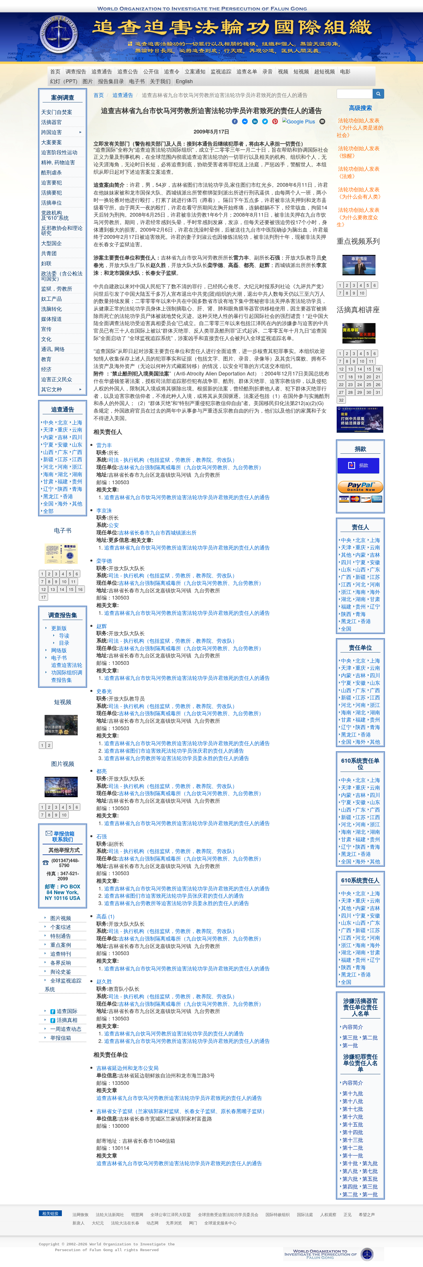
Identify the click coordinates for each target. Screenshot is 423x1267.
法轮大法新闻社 (110, 1214)
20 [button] (369, 376)
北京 (63, 422)
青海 (77, 488)
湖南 (77, 474)
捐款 (363, 465)
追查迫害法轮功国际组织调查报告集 (66, 672)
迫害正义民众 (56, 379)
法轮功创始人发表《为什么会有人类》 (360, 192)
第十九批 (352, 1093)
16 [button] (80, 589)
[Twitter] (265, 120)
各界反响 (60, 962)
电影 (345, 71)
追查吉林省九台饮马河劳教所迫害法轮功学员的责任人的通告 (174, 1033)
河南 (63, 466)
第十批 (350, 1163)
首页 (55, 71)
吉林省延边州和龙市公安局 (127, 1067)
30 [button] (369, 392)
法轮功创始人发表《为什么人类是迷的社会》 (360, 127)
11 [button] (73, 581)
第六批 (350, 1178)
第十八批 (352, 1100)
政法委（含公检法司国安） (62, 275)
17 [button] (43, 597)
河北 (48, 466)
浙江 (77, 466)
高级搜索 (360, 107)
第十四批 (352, 1132)
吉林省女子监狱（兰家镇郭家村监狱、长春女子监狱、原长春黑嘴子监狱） (181, 1111)
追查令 (172, 71)
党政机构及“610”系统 (55, 215)
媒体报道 (51, 318)
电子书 (137, 81)
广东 (63, 451)
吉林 (63, 436)
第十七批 (352, 1108)
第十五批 (352, 1124)
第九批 (370, 1163)
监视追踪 (221, 71)
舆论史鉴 (60, 971)
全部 (48, 510)
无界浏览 (174, 1223)
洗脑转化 (51, 308)
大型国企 (51, 243)
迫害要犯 (51, 182)
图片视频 (60, 917)
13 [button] (52, 589)
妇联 (46, 263)
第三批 (350, 1037)
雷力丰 (104, 445)
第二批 (370, 1037)
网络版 (59, 650)
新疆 (48, 459)
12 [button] (43, 589)
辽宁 (48, 488)
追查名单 (247, 71)
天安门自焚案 (56, 111)
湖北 (63, 474)
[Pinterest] (275, 120)
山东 (77, 444)
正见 (348, 1214)
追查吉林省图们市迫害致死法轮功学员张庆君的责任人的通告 (174, 750)
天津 (48, 429)
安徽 (63, 444)
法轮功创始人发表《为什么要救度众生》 (358, 217)
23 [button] (350, 384)
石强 (101, 836)
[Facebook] (235, 120)
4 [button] (63, 574)
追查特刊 (60, 953)
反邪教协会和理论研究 (62, 230)
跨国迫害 (51, 132)
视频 (283, 71)
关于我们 (160, 81)
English (184, 81)
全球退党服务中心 (220, 1223)
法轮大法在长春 (125, 1223)
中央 (48, 422)
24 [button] (359, 384)
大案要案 (51, 142)
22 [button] (341, 384)
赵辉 (101, 625)
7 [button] (42, 581)
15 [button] (71, 589)
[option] (62, 550)
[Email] (322, 120)
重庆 (63, 429)
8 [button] (49, 581)
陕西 (63, 488)
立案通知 (195, 71)
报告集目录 (111, 81)
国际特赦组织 (278, 1214)
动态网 (152, 1223)
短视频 (301, 71)
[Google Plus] (298, 120)
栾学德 (104, 560)
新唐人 (79, 1223)
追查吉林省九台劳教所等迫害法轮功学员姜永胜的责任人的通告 (176, 758)
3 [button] (56, 574)
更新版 (59, 627)
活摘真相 (66, 1019)
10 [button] (64, 581)
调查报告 (76, 71)
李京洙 (104, 510)
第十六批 (352, 1116)
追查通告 (102, 71)
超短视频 (324, 71)
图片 (88, 81)
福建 (63, 481)
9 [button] (56, 581)
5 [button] (70, 574)
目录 (64, 642)
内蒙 (48, 436)
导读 (64, 635)
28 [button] (350, 392)
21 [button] (378, 376)
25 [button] (369, 384)
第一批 (350, 1045)
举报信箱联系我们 (63, 836)
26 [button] (378, 384)
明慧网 (137, 1214)
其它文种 (51, 389)
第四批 (350, 1186)
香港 (68, 496)
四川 (77, 436)
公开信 (151, 71)
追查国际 (66, 1010)
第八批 (350, 1170)
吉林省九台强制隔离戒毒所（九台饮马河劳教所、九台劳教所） (191, 467)
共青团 (49, 253)
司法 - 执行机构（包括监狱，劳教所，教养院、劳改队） (172, 459)
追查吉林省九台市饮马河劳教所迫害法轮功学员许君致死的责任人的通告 (187, 497)
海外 (63, 503)
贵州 (77, 481)
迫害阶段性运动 (59, 152)
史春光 (104, 690)
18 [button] (350, 376)
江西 (77, 459)
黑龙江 (51, 496)
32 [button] (341, 400)
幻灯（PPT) (63, 81)
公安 (113, 524)
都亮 (101, 770)
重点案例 (60, 944)
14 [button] (62, 589)
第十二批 (352, 1147)
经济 (46, 369)
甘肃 (48, 481)
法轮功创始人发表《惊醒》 (358, 151)
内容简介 (352, 1026)
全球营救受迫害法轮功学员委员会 (228, 1214)
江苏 (63, 459)
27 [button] (341, 392)
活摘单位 (51, 202)
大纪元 (98, 1223)
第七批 (370, 1170)
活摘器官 (51, 121)
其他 (77, 503)
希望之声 (367, 1214)
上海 (77, 422)
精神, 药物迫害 (58, 162)
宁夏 (48, 444)
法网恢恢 (81, 1214)
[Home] (59, 34)
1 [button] (42, 574)
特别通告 (60, 935)
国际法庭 (305, 1214)
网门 (193, 1223)
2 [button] (49, 574)
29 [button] (359, 392)
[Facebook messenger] (245, 120)
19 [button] (359, 376)
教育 (46, 358)
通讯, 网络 (53, 348)
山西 (48, 451)
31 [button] (378, 392)
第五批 (370, 1178)
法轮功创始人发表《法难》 (358, 172)
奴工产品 (51, 298)
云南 (77, 429)
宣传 (46, 328)
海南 (48, 474)
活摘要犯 (51, 192)
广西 (77, 451)
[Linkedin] (255, 120)
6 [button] (77, 574)
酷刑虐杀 (51, 172)
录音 (267, 71)
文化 (46, 338)
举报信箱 (60, 1037)
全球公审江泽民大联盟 (170, 1214)
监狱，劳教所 (56, 288)
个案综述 (60, 926)
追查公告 (127, 71)
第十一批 (352, 1155)
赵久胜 (104, 981)
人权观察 (328, 1214)
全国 (48, 503)
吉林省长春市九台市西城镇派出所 (158, 532)
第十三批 (352, 1139)
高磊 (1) (105, 916)
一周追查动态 (65, 1028)
